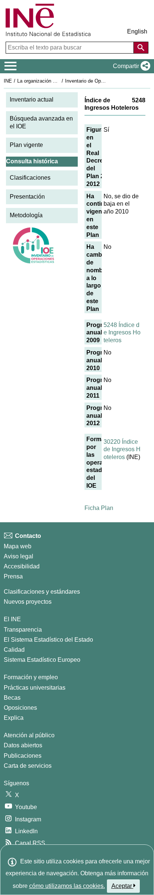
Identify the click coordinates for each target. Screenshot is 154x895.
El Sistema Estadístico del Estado (48, 639)
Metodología (26, 215)
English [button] (137, 31)
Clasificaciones (30, 177)
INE (8, 81)
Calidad (14, 650)
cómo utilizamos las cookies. (67, 886)
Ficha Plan (98, 508)
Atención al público (29, 735)
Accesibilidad (22, 566)
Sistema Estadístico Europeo (42, 660)
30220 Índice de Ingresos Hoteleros (122, 450)
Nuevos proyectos (28, 602)
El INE (12, 619)
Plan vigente (26, 145)
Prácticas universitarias (34, 687)
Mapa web (17, 546)
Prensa (13, 576)
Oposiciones (20, 708)
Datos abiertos (23, 745)
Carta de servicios (28, 766)
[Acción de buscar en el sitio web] (140, 48)
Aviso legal (18, 556)
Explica (14, 718)
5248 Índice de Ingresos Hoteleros (122, 333)
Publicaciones (22, 756)
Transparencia (23, 629)
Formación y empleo (31, 677)
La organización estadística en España (59, 81)
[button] (130, 66)
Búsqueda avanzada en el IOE (41, 122)
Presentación (27, 196)
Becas (12, 697)
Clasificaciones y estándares (42, 591)
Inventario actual (31, 99)
